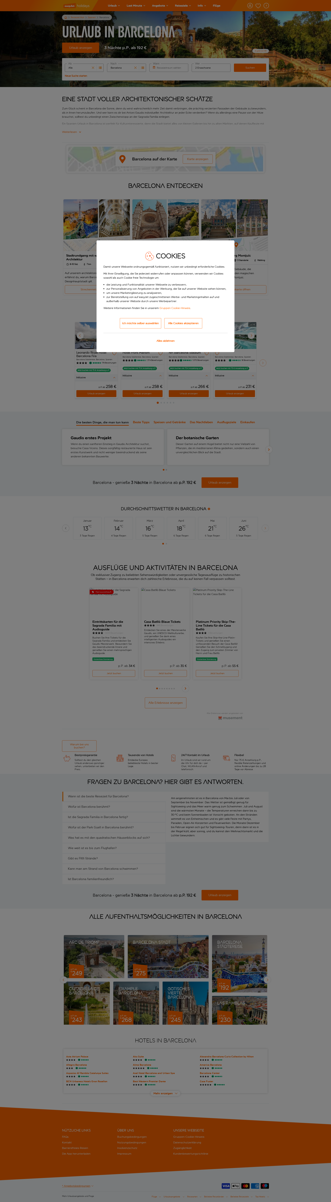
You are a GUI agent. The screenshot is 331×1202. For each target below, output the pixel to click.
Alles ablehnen (166, 340)
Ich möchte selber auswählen (140, 323)
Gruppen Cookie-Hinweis (174, 308)
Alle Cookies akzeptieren (183, 323)
